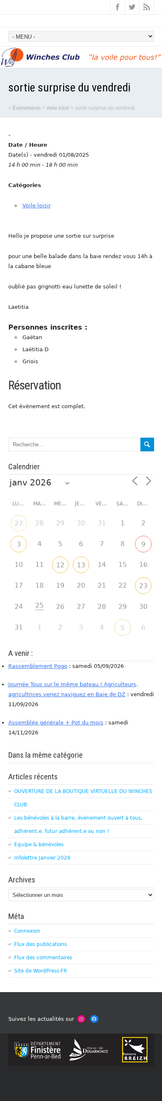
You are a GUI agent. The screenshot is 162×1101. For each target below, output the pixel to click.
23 (143, 586)
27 (19, 523)
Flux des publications (40, 944)
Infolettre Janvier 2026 (42, 858)
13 (81, 565)
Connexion (27, 931)
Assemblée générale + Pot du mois (55, 722)
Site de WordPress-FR (40, 971)
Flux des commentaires (43, 958)
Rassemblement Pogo (37, 666)
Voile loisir (36, 205)
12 (60, 565)
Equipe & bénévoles (39, 844)
